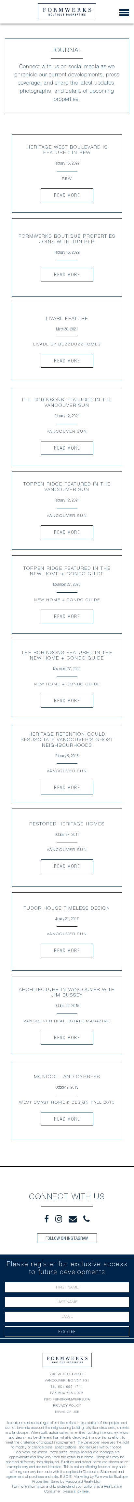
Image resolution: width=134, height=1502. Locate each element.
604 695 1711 (70, 1386)
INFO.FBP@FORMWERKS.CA (67, 1399)
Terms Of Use (67, 1412)
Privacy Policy (67, 1405)
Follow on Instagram (67, 1238)
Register (67, 1331)
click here (81, 1491)
